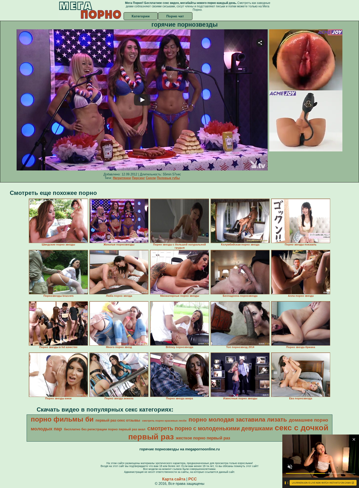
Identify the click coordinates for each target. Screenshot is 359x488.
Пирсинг (138, 178)
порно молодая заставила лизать (238, 419)
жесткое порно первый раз (203, 437)
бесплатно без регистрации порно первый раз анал (104, 429)
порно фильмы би (62, 419)
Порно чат (175, 16)
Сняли (151, 178)
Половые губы (168, 178)
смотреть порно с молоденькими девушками (210, 428)
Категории (141, 16)
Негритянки (122, 178)
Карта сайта (173, 479)
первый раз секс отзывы (117, 420)
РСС (192, 479)
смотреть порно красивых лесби (164, 420)
